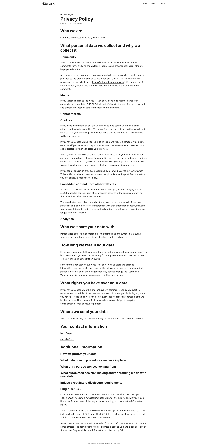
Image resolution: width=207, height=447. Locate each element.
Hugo (109, 443)
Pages (70, 14)
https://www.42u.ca (95, 37)
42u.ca (47, 3)
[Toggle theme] (54, 3)
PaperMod (116, 443)
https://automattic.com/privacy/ (108, 82)
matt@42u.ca (67, 339)
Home (63, 14)
